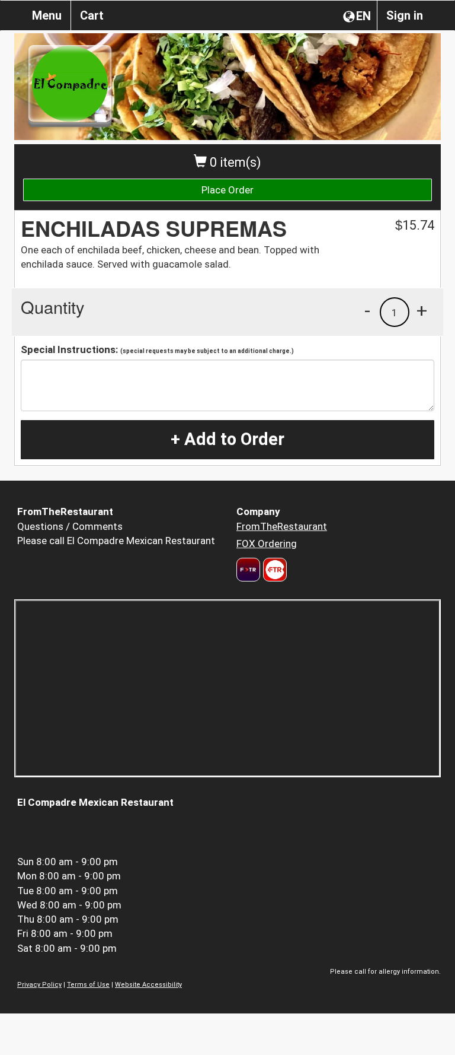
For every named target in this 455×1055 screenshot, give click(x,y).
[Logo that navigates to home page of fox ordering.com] (273, 569)
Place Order (227, 190)
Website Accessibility (148, 985)
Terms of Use (88, 985)
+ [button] (421, 310)
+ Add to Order (227, 439)
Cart (92, 15)
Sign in (404, 15)
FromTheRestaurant (281, 526)
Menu (47, 15)
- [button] (367, 310)
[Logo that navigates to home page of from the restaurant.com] (248, 569)
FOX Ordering (266, 543)
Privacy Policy (39, 985)
